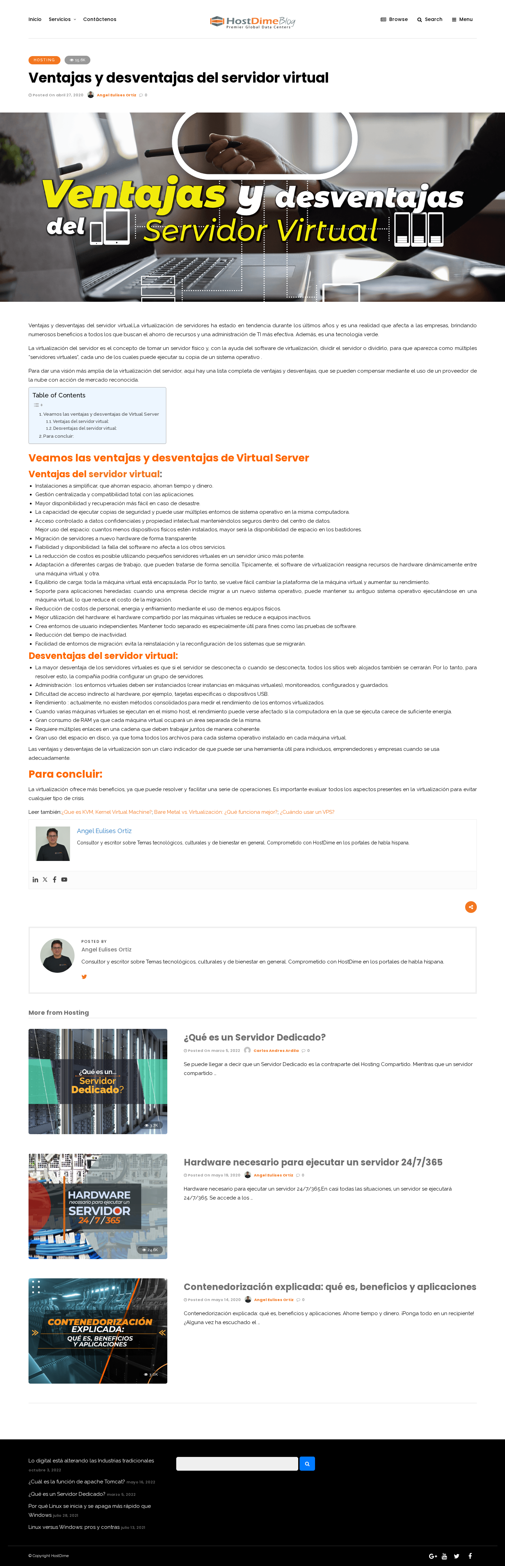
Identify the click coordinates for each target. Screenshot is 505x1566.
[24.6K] (98, 1257)
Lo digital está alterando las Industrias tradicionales (91, 1461)
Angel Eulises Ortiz (116, 95)
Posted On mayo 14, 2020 (214, 1299)
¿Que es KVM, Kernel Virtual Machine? (106, 812)
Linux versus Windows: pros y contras (74, 1527)
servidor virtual (124, 474)
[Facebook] (55, 880)
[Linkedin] (35, 880)
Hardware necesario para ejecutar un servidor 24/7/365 (313, 1162)
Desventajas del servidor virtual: (85, 428)
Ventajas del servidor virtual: (81, 421)
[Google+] (432, 1556)
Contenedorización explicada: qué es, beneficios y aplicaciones (330, 1287)
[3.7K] (98, 1132)
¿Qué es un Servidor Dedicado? (255, 1037)
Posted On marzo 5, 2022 (213, 1050)
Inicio (35, 19)
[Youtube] (64, 880)
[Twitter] (45, 880)
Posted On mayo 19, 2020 (213, 1175)
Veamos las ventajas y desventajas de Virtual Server (101, 414)
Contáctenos (99, 19)
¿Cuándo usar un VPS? (307, 812)
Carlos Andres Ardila (276, 1050)
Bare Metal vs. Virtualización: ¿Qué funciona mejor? (216, 812)
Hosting (44, 60)
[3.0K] (98, 1382)
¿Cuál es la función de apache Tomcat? (77, 1482)
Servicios (60, 19)
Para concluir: (58, 436)
